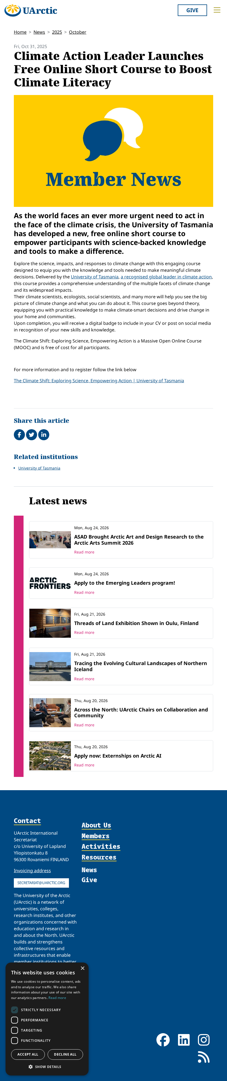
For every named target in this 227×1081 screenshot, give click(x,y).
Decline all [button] (65, 1054)
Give (192, 10)
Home (20, 32)
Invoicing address (32, 871)
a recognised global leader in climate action (166, 277)
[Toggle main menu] (217, 9)
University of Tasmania (94, 277)
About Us (96, 825)
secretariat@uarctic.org (41, 882)
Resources (99, 857)
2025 (57, 32)
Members (96, 836)
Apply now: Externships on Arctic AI (117, 755)
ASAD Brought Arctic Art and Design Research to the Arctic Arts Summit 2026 (139, 539)
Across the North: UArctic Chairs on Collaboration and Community (141, 712)
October (77, 32)
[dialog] (47, 1019)
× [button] (82, 968)
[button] (47, 1066)
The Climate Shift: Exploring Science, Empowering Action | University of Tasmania (99, 381)
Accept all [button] (27, 1054)
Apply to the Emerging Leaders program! (124, 582)
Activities (101, 846)
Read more (84, 552)
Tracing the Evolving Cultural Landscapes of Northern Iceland (140, 666)
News (39, 32)
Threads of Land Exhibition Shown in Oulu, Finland (136, 623)
